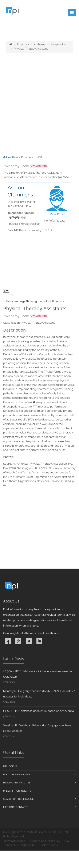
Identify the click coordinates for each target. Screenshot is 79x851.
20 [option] (4, 301)
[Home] (10, 44)
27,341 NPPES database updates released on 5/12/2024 (38, 711)
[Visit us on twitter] (29, 641)
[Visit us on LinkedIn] (39, 641)
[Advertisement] (39, 104)
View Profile (58, 214)
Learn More (24, 30)
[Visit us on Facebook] (8, 641)
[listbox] (4, 301)
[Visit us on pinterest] (18, 641)
